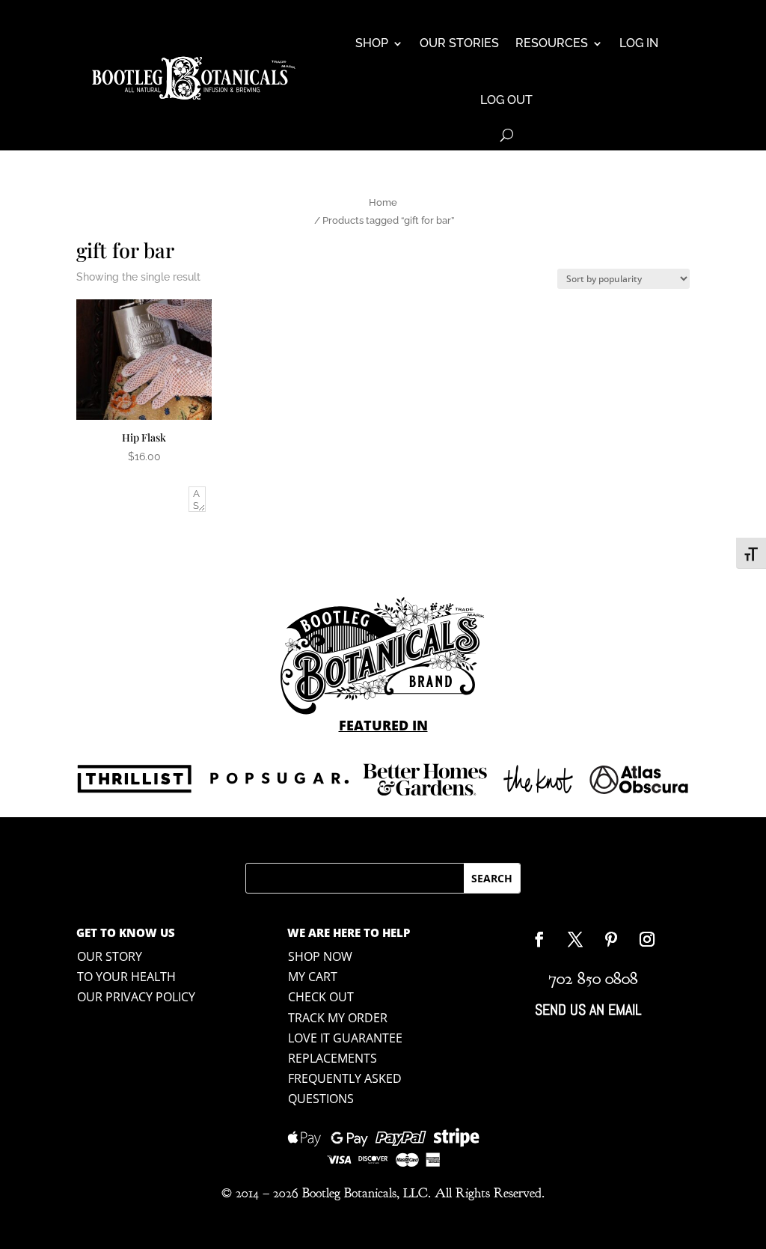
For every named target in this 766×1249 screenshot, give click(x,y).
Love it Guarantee (345, 1038)
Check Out (321, 997)
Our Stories (459, 43)
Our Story (109, 956)
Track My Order (337, 1018)
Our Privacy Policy (136, 997)
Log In (638, 43)
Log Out (506, 100)
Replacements (332, 1058)
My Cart (312, 976)
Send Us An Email (588, 1009)
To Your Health (126, 976)
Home (383, 202)
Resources (551, 43)
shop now (320, 956)
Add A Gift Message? (130, 501)
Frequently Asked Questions (345, 1088)
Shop (371, 43)
